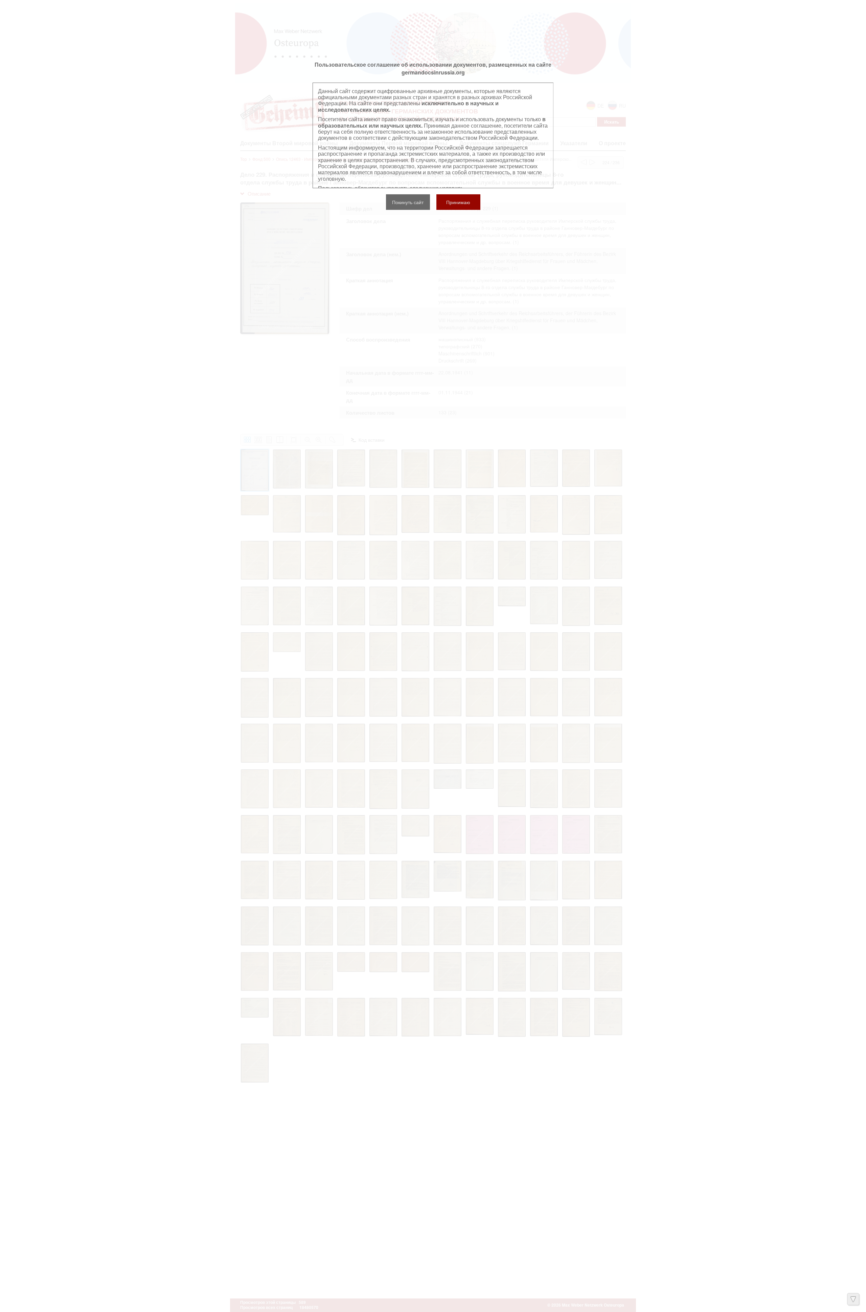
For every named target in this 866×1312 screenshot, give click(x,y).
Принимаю (458, 202)
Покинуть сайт (408, 202)
